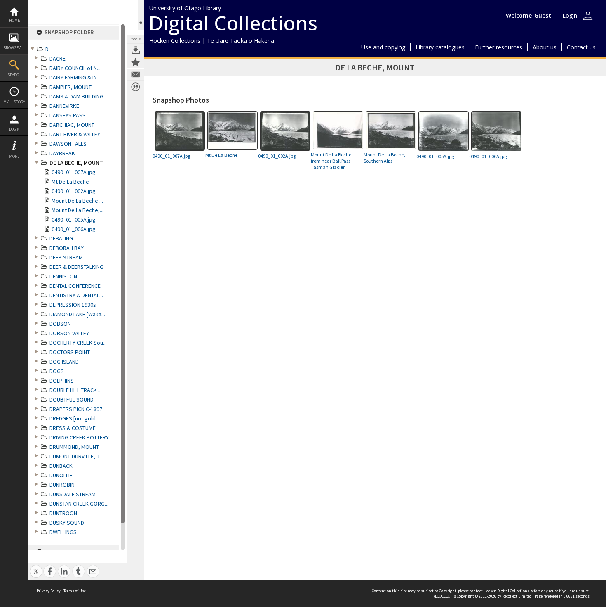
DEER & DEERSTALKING (76, 267)
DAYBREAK (62, 153)
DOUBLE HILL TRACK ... (75, 390)
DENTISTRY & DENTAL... (76, 295)
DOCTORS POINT (69, 352)
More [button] (14, 156)
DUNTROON (63, 513)
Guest (542, 15)
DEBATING (61, 238)
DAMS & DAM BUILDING (76, 96)
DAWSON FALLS (68, 143)
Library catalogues (440, 47)
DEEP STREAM (66, 257)
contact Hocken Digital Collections (499, 590)
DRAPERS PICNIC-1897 (75, 409)
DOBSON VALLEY (69, 333)
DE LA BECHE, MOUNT (76, 162)
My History (14, 102)
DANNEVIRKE (64, 106)
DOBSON (60, 323)
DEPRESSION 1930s (72, 304)
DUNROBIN (62, 484)
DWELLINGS (63, 532)
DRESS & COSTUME (72, 428)
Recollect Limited (517, 596)
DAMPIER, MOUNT (70, 87)
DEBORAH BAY (66, 248)
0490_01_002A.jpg (74, 191)
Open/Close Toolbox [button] (141, 15)
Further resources (498, 47)
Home (14, 20)
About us (545, 47)
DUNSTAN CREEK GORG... (78, 503)
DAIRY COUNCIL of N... (75, 68)
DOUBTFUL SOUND (71, 399)
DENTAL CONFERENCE (75, 285)
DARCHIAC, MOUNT (71, 124)
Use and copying (383, 47)
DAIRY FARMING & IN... (75, 77)
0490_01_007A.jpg (74, 172)
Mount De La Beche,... (77, 210)
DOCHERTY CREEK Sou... (78, 342)
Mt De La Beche (70, 181)
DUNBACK (61, 465)
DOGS (56, 371)
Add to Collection (135, 62)
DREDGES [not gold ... (75, 418)
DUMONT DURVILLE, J (74, 456)
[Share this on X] (36, 567)
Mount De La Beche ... (77, 200)
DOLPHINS (61, 380)
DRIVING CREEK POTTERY (79, 437)
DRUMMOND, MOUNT (74, 447)
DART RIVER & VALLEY (74, 134)
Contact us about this (135, 74)
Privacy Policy (49, 590)
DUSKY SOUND (66, 522)
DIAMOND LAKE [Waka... (77, 314)
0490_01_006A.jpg (74, 229)
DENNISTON (63, 276)
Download (135, 50)
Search (14, 74)
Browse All (14, 47)
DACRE (57, 58)
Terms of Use (74, 590)
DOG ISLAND (64, 361)
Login (14, 129)
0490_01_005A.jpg (74, 219)
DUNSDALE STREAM (72, 494)
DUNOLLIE (61, 475)
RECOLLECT (442, 596)
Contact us (581, 47)
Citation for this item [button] (135, 87)
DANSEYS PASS (67, 115)
